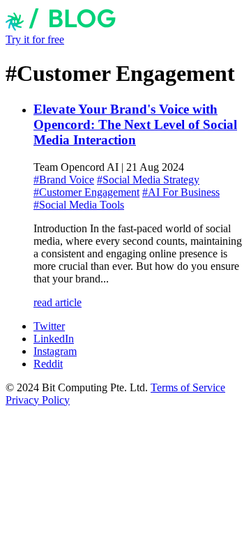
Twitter (49, 326)
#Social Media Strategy (148, 180)
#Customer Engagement (86, 192)
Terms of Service (188, 387)
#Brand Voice (63, 180)
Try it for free (35, 39)
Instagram (55, 351)
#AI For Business (181, 192)
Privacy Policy (38, 400)
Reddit (48, 364)
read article (57, 302)
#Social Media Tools (78, 205)
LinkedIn (53, 339)
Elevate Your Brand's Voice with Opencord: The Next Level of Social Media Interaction (135, 124)
